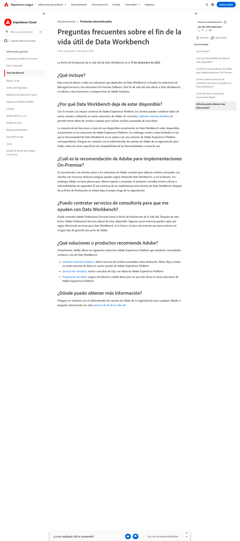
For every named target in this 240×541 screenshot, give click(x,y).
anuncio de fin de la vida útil (109, 305)
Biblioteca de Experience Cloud (21, 94)
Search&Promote (14, 136)
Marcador (204, 37)
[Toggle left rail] (44, 14)
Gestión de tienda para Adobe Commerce (20, 152)
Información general (17, 51)
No (210, 30)
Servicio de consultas (74, 271)
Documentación (66, 21)
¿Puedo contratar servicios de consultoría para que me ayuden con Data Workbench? (214, 83)
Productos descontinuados (96, 21)
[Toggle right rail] (196, 14)
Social (9, 143)
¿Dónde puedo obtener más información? (210, 105)
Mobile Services (14, 122)
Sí (202, 30)
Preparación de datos (74, 277)
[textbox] (23, 32)
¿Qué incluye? (203, 51)
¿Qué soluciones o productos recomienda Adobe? (210, 95)
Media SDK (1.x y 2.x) (16, 115)
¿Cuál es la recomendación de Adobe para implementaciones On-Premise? (214, 70)
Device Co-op (12, 80)
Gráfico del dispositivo (16, 87)
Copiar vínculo (221, 37)
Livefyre (10, 108)
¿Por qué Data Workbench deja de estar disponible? (213, 60)
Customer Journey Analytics (154, 116)
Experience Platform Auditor (20, 101)
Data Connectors (14, 65)
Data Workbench (15, 72)
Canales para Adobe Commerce (21, 58)
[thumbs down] (135, 536)
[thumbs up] (128, 536)
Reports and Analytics (16, 129)
